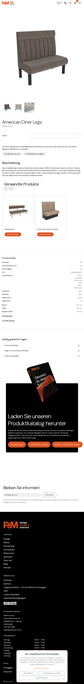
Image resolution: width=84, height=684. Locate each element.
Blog (6, 564)
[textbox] (31, 135)
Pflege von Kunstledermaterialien (16, 351)
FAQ (5, 591)
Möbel (6, 542)
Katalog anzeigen (17, 444)
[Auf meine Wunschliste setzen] (45, 122)
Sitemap (8, 580)
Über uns (8, 560)
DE (58, 3)
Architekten (9, 549)
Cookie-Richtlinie (11, 594)
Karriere (7, 583)
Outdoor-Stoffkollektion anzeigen (67, 444)
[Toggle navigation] (79, 3)
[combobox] (55, 135)
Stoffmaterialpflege (11, 356)
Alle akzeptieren (42, 678)
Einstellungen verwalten (52, 673)
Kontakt (7, 567)
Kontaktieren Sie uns (12, 154)
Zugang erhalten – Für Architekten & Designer (25, 587)
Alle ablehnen (28, 673)
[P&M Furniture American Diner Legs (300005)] (42, 58)
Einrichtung (9, 546)
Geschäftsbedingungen (15, 598)
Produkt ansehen (13, 234)
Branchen (8, 556)
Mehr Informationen (42, 668)
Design (7, 539)
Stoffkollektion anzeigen (35, 154)
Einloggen (8, 667)
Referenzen (9, 553)
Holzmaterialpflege (11, 345)
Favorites (8, 671)
